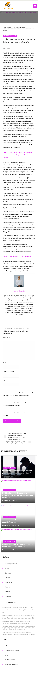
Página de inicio (7, 27)
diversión (8, 591)
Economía (8, 573)
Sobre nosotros (9, 646)
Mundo (7, 568)
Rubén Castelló (7, 476)
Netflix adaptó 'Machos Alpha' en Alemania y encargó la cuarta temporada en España (17, 495)
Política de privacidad (11, 664)
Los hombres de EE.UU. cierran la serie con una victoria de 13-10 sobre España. (17, 545)
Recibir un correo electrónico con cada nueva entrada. (16, 414)
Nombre (5, 363)
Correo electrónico (9, 371)
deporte (7, 587)
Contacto (8, 596)
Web (4, 380)
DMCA (7, 655)
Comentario (7, 337)
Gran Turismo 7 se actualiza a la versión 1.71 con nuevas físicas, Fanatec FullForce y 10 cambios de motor (17, 610)
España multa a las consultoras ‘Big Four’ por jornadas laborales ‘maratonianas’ (17, 472)
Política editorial (10, 660)
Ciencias (7, 577)
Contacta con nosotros (12, 650)
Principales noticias (19, 27)
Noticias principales (11, 563)
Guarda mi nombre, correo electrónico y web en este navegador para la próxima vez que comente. (19, 394)
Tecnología (8, 582)
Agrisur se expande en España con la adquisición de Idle (15, 521)
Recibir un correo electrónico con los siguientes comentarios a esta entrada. (17, 404)
